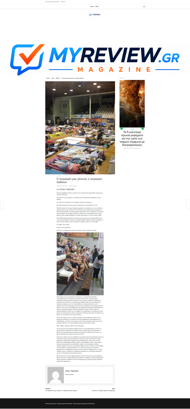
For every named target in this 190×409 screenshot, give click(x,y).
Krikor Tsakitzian (73, 185)
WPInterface (91, 403)
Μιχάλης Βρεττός (137, 138)
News (97, 6)
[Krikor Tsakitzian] (56, 375)
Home (92, 6)
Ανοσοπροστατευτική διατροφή (132, 133)
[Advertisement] (95, 33)
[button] (142, 128)
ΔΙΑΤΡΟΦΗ (133, 129)
